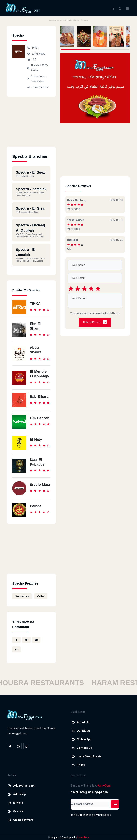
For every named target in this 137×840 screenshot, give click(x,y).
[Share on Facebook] (16, 640)
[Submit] (115, 804)
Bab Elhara (39, 397)
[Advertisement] (31, 124)
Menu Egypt (103, 814)
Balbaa (35, 506)
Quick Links (78, 712)
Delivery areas (40, 87)
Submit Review (92, 322)
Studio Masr (40, 485)
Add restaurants (24, 785)
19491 (35, 47)
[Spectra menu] (67, 36)
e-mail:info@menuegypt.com (90, 792)
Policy (81, 765)
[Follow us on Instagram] (18, 746)
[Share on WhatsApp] (16, 649)
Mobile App (84, 739)
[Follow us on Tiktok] (26, 746)
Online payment (23, 819)
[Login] (119, 8)
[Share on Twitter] (26, 640)
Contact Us (84, 747)
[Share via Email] (36, 640)
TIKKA (35, 303)
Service (11, 775)
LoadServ (83, 837)
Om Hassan (39, 418)
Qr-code (18, 811)
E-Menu (18, 802)
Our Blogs (83, 730)
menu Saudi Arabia (89, 756)
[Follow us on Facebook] (10, 746)
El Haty (36, 439)
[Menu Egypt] (23, 8)
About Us (83, 722)
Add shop (19, 794)
